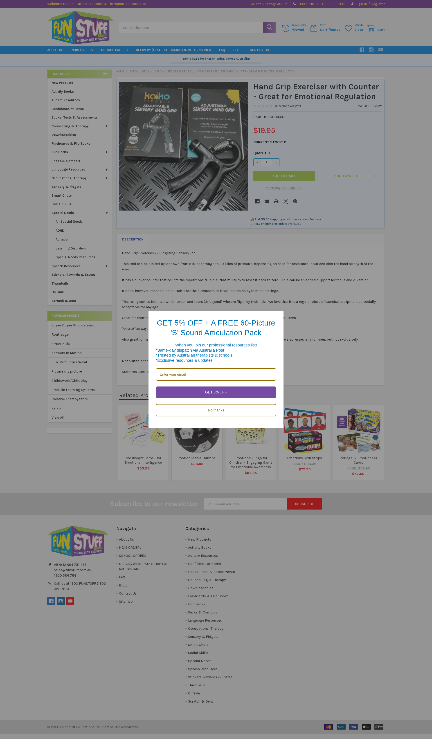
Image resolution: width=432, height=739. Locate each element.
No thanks (216, 410)
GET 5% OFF (216, 392)
